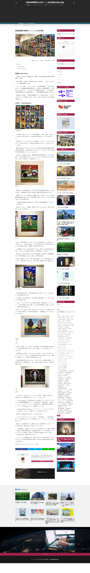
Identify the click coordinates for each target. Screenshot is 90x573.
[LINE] (48, 449)
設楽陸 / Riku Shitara (20, 66)
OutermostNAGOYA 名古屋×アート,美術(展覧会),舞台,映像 (45, 2)
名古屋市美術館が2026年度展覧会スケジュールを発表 (65, 239)
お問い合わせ (59, 71)
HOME (25, 4)
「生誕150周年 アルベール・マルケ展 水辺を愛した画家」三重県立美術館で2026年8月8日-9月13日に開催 (52, 503)
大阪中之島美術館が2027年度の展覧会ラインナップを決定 (37, 503)
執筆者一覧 (59, 82)
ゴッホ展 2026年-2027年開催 (62, 207)
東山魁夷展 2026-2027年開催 (62, 254)
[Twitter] (35, 449)
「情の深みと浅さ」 (22, 90)
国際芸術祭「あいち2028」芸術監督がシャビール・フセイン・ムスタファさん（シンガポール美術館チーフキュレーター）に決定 (67, 504)
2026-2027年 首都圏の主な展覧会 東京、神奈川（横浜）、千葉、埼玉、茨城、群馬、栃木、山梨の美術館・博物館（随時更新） (65, 223)
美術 (28, 4)
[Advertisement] (45, 14)
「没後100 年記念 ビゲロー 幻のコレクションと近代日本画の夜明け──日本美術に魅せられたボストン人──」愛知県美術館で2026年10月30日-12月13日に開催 (52, 521)
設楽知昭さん (44, 253)
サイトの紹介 (59, 74)
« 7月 (59, 55)
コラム (51, 4)
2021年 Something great (21, 68)
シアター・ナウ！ (56, 4)
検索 (58, 415)
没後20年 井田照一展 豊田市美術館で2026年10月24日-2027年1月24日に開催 (37, 519)
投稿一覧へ (42, 461)
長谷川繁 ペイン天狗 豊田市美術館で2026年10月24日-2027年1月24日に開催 (22, 519)
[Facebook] (21, 449)
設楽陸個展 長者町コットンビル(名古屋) (28, 25)
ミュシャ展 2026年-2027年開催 (63, 298)
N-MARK (32, 33)
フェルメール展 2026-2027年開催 (63, 163)
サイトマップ (59, 77)
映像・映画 (36, 4)
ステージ (32, 4)
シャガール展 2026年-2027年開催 (63, 283)
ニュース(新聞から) (45, 4)
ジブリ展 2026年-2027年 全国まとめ (64, 178)
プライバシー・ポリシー (61, 79)
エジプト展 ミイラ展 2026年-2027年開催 (65, 192)
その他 (40, 4)
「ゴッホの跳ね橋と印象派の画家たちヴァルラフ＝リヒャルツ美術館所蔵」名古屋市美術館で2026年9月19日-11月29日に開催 (67, 520)
